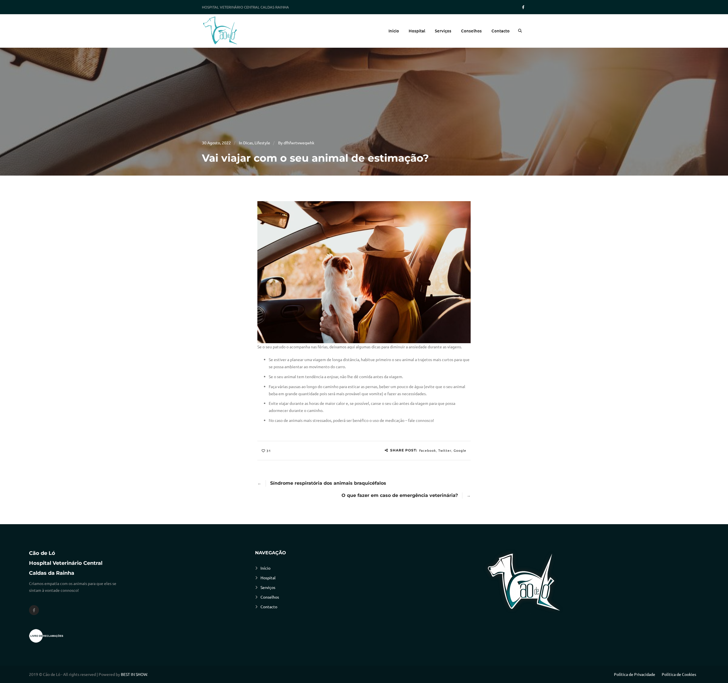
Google (460, 450)
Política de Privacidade (634, 674)
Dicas (248, 142)
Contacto (500, 31)
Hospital (417, 31)
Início (393, 31)
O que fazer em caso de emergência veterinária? (400, 495)
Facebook (427, 450)
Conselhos (471, 31)
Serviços (443, 31)
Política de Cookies (679, 674)
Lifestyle (262, 142)
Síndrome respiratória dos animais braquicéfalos (328, 483)
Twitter (444, 450)
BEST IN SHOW (134, 674)
